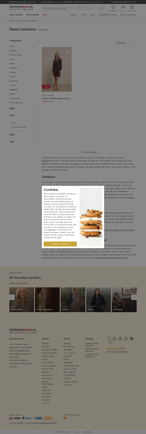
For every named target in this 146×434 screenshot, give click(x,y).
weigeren (52, 230)
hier (61, 222)
